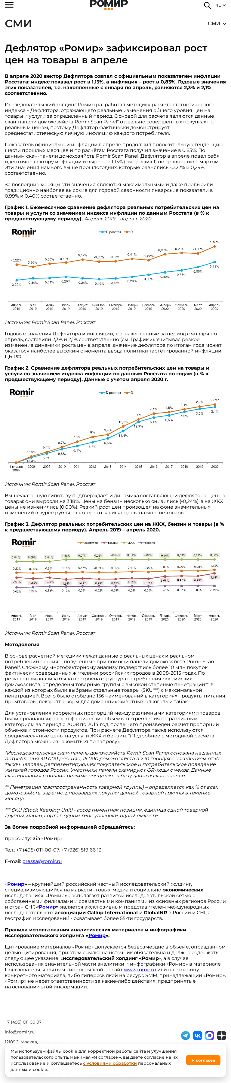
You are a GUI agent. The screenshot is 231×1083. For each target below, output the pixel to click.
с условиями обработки (110, 1063)
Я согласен (203, 1060)
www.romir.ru (140, 970)
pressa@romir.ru (42, 861)
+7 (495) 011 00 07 (23, 1022)
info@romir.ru (20, 1032)
